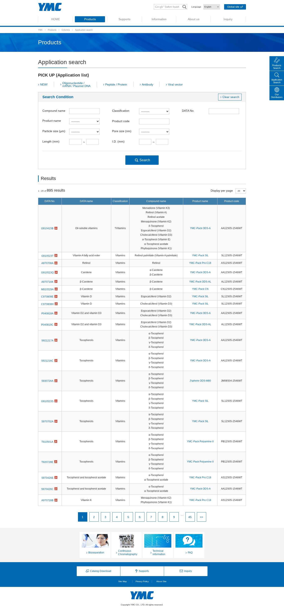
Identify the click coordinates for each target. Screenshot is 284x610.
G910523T (47, 255)
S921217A (47, 340)
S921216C (47, 360)
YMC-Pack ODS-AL (200, 281)
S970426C (47, 489)
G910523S (47, 401)
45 (190, 517)
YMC (40, 30)
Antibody (147, 84)
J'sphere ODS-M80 (200, 380)
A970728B (47, 500)
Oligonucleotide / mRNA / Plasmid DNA (76, 84)
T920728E (47, 462)
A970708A (47, 263)
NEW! (44, 84)
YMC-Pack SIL (200, 255)
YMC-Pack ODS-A (200, 228)
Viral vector (175, 84)
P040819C (47, 324)
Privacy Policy (142, 581)
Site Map (122, 581)
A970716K (47, 281)
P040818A (47, 313)
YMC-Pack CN (200, 289)
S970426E (47, 477)
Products (52, 30)
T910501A (47, 441)
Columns (66, 30)
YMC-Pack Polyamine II (200, 441)
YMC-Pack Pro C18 (200, 263)
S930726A (47, 380)
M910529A (47, 289)
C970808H (47, 304)
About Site (161, 581)
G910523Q (47, 272)
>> (201, 517)
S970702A (47, 421)
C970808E (47, 296)
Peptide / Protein (116, 84)
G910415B (47, 228)
